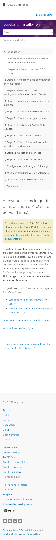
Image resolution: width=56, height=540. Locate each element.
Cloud (6, 429)
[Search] (32, 14)
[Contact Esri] (20, 521)
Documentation (11, 434)
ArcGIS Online (10, 447)
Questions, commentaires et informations (26, 320)
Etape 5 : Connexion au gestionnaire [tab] (26, 118)
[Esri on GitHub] (15, 521)
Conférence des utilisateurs (17, 499)
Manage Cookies (27, 534)
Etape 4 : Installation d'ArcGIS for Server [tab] (28, 111)
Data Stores (9, 424)
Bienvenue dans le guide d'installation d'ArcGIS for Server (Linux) (28, 60)
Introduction (19, 40)
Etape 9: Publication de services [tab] (24, 152)
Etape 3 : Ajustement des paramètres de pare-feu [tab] (27, 103)
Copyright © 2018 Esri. (14, 530)
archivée (44, 223)
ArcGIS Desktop (11, 452)
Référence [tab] (12, 186)
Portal (6, 415)
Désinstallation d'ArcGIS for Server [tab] (25, 179)
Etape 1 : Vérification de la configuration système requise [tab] (27, 81)
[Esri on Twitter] (5, 521)
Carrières (8, 489)
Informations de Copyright (18, 328)
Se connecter (46, 14)
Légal (39, 534)
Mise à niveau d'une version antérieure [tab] (28, 172)
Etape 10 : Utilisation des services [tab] (25, 159)
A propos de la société (15, 484)
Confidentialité (10, 534)
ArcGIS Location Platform (16, 462)
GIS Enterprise (17, 4)
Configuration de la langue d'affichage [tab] (28, 166)
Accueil (7, 410)
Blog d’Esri (8, 494)
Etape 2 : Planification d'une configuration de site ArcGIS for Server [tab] (25, 92)
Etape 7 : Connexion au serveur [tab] (24, 135)
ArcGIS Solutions (12, 471)
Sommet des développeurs (17, 504)
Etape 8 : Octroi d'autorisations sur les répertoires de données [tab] (26, 144)
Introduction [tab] (13, 51)
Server (6, 40)
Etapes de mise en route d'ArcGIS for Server (27, 71)
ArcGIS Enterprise (12, 457)
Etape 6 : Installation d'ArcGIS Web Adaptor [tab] (24, 127)
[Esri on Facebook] (10, 521)
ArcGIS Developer (12, 467)
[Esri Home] (9, 510)
